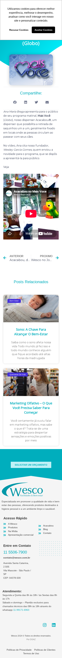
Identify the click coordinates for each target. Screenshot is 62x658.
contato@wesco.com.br (16, 557)
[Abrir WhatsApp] (54, 650)
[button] (15, 102)
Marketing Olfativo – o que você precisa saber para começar (31, 408)
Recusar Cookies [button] (18, 30)
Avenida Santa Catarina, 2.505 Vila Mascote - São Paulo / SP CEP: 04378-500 (17, 570)
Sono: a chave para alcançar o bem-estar (31, 331)
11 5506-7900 (15, 552)
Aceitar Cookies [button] (43, 30)
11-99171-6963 (21, 610)
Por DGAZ (31, 639)
